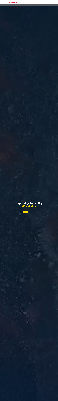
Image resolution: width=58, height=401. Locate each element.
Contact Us (25, 211)
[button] (1, 399)
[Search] (35, 2)
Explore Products (32, 211)
